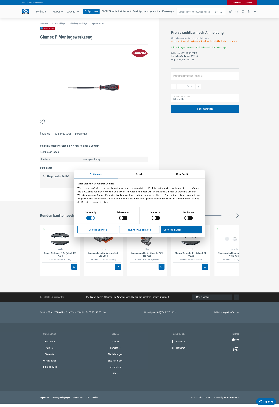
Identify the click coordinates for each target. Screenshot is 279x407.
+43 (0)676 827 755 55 (165, 312)
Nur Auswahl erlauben (139, 230)
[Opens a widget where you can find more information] (266, 402)
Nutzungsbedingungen (61, 397)
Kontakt (115, 341)
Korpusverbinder (97, 23)
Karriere (49, 348)
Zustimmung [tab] (96, 174)
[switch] (123, 218)
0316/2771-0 (54, 312)
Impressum (45, 397)
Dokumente (81, 133)
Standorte (49, 354)
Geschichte (49, 341)
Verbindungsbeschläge (77, 23)
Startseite (44, 23)
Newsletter (115, 348)
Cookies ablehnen (98, 230)
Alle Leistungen (115, 354)
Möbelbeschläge (58, 23)
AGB (88, 397)
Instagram (181, 348)
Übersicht (45, 133)
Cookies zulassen (172, 230)
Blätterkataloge (115, 360)
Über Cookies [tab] (183, 174)
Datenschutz (78, 397)
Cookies (95, 397)
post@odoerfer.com (230, 312)
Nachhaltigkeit (50, 360)
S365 (115, 373)
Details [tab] (139, 174)
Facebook (180, 341)
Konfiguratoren (91, 11)
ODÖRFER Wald (49, 367)
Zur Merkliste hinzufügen (182, 96)
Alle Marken (115, 367)
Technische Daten (62, 133)
